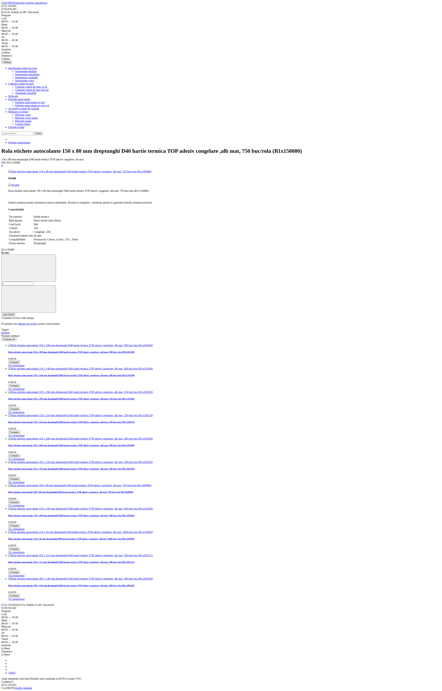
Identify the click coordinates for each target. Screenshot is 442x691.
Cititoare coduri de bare (21, 83)
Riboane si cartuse (18, 111)
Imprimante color (24, 80)
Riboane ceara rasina (26, 117)
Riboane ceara (23, 114)
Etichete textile (16, 127)
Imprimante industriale (27, 74)
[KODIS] (7, 2)
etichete (5, 332)
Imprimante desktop (26, 71)
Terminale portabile (25, 93)
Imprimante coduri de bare (22, 68)
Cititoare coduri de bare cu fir (31, 86)
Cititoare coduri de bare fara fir (32, 89)
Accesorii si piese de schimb (23, 108)
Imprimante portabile (26, 77)
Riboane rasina (23, 121)
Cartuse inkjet (22, 124)
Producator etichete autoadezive (30, 2)
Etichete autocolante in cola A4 (32, 105)
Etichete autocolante (19, 99)
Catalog (6, 62)
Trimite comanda (23, 688)
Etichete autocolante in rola (30, 102)
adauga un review (27, 323)
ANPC (12, 672)
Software (13, 96)
